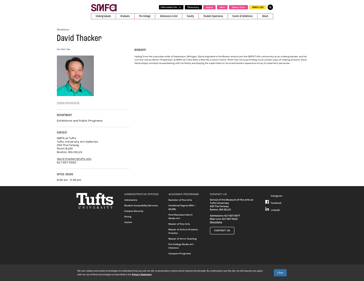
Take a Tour (238, 7)
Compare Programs (179, 254)
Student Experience (213, 16)
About (265, 16)
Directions (216, 222)
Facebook (276, 203)
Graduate (125, 16)
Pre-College (144, 16)
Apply (209, 7)
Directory (193, 7)
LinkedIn (275, 210)
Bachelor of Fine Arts (180, 200)
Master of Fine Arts (179, 224)
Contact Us (222, 230)
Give (222, 7)
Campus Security (133, 211)
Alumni (128, 222)
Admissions (130, 200)
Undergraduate (103, 16)
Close (280, 272)
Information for (169, 7)
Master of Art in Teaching (182, 239)
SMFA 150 (257, 7)
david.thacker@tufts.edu (74, 159)
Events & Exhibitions (242, 16)
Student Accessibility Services (141, 206)
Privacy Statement (141, 274)
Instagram (276, 196)
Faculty (190, 16)
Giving (127, 217)
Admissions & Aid (168, 16)
